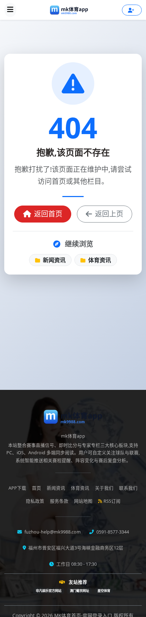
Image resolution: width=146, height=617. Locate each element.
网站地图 (83, 501)
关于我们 (104, 488)
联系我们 (128, 488)
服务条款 (59, 501)
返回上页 (109, 214)
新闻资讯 (53, 260)
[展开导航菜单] (10, 10)
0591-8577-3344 (112, 532)
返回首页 (48, 214)
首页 (36, 488)
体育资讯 (99, 260)
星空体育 (103, 590)
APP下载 (17, 488)
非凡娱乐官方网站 (48, 590)
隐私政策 (35, 501)
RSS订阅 (111, 501)
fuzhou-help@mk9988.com (52, 532)
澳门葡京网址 (79, 590)
